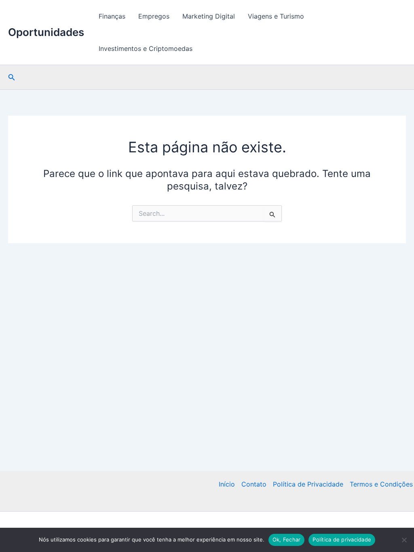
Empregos (153, 16)
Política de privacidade (342, 539)
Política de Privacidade (308, 484)
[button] (11, 77)
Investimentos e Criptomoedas (145, 48)
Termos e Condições (381, 484)
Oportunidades (46, 32)
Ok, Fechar (286, 539)
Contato (253, 484)
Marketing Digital (208, 16)
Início (227, 484)
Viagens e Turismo (276, 16)
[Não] (404, 540)
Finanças (112, 16)
